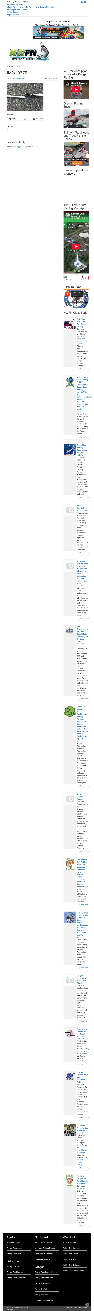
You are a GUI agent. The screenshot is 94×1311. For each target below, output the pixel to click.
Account (16, 14)
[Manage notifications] (87, 1305)
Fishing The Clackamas (44, 1277)
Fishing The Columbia (71, 1248)
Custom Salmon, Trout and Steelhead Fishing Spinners (82, 1078)
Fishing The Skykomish (72, 1265)
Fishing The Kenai (14, 1253)
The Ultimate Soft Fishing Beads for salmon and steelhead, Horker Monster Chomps (82, 868)
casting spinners (83, 1049)
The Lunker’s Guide (42, 1259)
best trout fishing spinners (80, 1109)
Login (9, 14)
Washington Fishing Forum (73, 1270)
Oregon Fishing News (48, 7)
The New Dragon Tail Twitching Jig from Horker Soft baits (82, 1181)
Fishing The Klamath (15, 1272)
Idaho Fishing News (31, 7)
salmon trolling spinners (81, 341)
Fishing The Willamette (44, 1289)
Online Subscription (15, 12)
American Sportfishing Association (82, 508)
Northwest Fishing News (82, 579)
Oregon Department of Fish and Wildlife (81, 979)
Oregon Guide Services (44, 1300)
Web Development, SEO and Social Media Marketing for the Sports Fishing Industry (82, 635)
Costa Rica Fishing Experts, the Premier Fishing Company (82, 451)
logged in (20, 146)
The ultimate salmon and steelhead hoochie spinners (82, 1034)
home (8, 66)
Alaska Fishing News (15, 7)
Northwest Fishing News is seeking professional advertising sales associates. (82, 568)
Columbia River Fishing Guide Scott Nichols (82, 1129)
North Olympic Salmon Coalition (80, 798)
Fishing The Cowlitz (70, 1253)
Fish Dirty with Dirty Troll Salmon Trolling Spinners (82, 324)
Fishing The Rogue (42, 1283)
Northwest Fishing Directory (45, 1248)
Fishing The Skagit (70, 1259)
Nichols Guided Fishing (80, 1162)
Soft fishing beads (81, 884)
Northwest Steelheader (44, 1253)
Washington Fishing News (17, 9)
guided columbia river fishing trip (82, 1150)
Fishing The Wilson (42, 1294)
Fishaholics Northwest (43, 1242)
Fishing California (13, 1266)
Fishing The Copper (14, 1248)
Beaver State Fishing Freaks (46, 1272)
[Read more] (84, 369)
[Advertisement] (76, 188)
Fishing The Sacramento (16, 1277)
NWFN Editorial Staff (18, 78)
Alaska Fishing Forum (15, 1242)
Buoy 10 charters (69, 1242)
